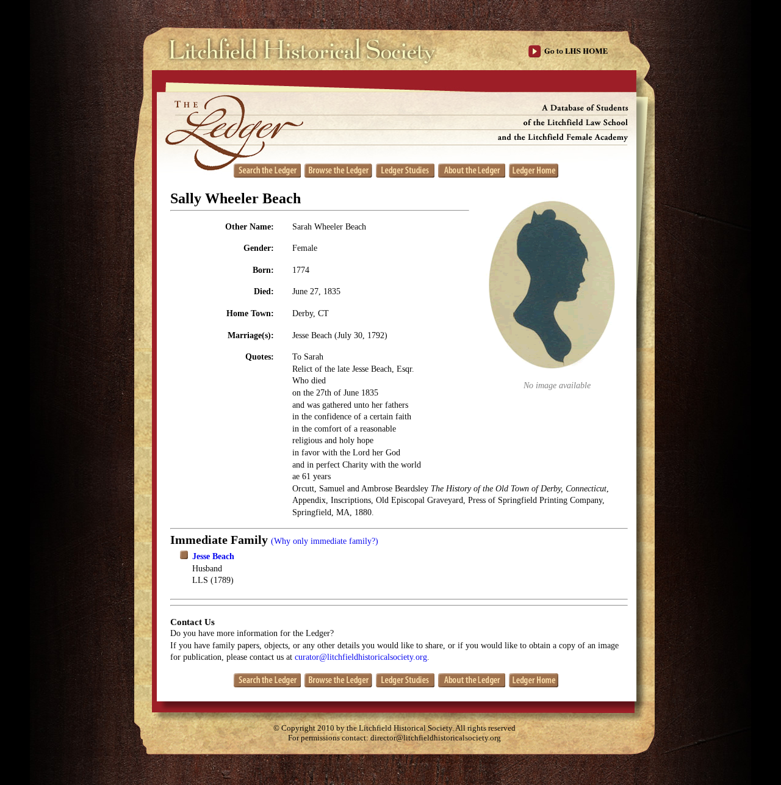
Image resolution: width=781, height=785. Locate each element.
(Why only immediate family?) (324, 541)
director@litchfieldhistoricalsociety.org (435, 738)
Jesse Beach (213, 556)
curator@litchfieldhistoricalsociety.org (361, 657)
